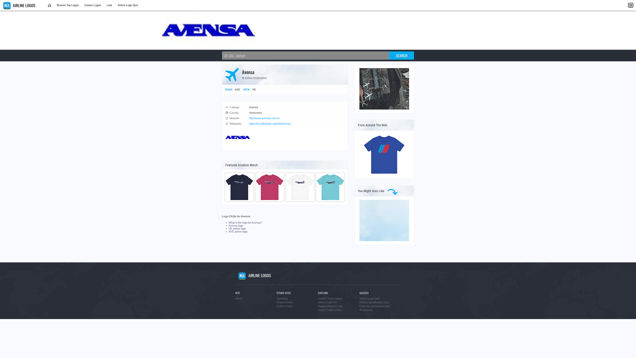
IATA (246, 89)
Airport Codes (285, 302)
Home (238, 298)
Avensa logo (236, 225)
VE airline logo (237, 228)
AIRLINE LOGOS (23, 5)
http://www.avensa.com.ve (264, 118)
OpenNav (282, 298)
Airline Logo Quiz (128, 5)
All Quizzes (366, 310)
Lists (109, 5)
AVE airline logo (238, 231)
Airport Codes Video (330, 310)
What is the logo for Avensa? (245, 222)
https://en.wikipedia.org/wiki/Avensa (270, 123)
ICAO (228, 89)
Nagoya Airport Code (330, 306)
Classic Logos (92, 5)
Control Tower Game (330, 298)
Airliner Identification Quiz (374, 302)
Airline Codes (285, 306)
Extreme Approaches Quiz (374, 306)
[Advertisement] (384, 220)
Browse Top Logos (68, 5)
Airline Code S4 (327, 302)
